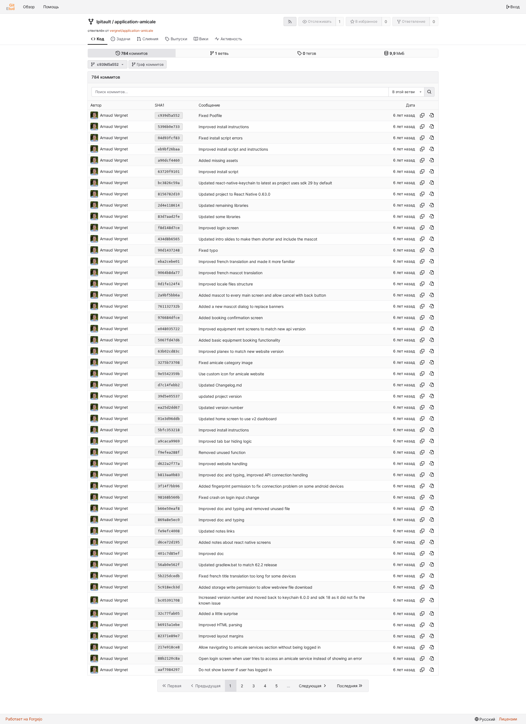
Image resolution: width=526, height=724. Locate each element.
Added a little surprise (218, 613)
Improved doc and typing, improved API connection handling (253, 475)
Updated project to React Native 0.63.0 (234, 194)
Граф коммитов (150, 64)
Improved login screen (219, 227)
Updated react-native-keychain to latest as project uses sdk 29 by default (265, 183)
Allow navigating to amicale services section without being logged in (260, 647)
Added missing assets (218, 160)
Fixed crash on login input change (229, 497)
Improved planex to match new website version (241, 351)
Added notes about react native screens (235, 542)
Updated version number (221, 407)
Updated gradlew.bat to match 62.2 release (238, 564)
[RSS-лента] (290, 21)
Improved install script (218, 171)
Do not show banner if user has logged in (235, 669)
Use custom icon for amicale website (231, 373)
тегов (309, 53)
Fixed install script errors (220, 138)
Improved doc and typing (221, 519)
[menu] (485, 719)
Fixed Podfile (210, 115)
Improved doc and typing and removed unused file (244, 508)
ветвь (222, 53)
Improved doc (211, 553)
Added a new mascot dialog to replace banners (241, 306)
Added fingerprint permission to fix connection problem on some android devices (271, 486)
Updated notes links (217, 531)
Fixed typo (208, 250)
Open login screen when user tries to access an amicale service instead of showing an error (280, 658)
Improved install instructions (224, 126)
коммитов (134, 53)
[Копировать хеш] (422, 115)
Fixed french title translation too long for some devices (247, 576)
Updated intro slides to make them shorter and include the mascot (258, 239)
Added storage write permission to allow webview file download (255, 587)
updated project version (220, 396)
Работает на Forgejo (23, 719)
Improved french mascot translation (230, 272)
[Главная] (10, 7)
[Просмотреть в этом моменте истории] (431, 115)
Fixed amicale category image (226, 362)
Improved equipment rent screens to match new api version (252, 329)
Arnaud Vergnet (114, 115)
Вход (515, 6)
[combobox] (406, 92)
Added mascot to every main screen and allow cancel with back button (262, 295)
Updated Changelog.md (220, 385)
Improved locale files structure (226, 284)
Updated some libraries (219, 216)
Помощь (51, 6)
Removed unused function (222, 452)
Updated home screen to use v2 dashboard (238, 418)
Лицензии (508, 719)
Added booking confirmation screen (231, 317)
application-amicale (135, 21)
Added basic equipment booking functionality (239, 340)
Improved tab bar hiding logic (225, 441)
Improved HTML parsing (220, 624)
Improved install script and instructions (233, 149)
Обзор (29, 6)
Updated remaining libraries (223, 205)
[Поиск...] (429, 92)
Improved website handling (223, 463)
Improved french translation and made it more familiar (247, 261)
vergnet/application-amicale (131, 30)
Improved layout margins (221, 636)
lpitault (103, 21)
